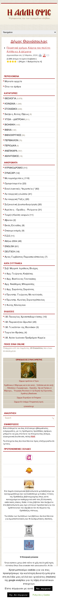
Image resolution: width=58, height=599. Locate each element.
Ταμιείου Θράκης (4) (16, 332)
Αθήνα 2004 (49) (13, 240)
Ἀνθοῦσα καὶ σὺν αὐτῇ (45, 385)
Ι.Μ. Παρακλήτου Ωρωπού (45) (21, 321)
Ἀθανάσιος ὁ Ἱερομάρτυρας (17, 388)
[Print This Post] (40, 55)
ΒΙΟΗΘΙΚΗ (10, 124)
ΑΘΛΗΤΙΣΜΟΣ (12, 155)
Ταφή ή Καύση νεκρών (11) (19, 214)
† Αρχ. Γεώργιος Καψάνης (19, 273)
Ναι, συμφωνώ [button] (43, 588)
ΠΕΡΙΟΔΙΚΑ (10, 145)
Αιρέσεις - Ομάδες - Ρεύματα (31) (23, 209)
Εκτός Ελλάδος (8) (15, 225)
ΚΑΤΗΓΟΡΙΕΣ (10, 93)
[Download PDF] (44, 55)
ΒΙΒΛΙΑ (8, 129)
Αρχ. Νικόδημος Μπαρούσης (19, 283)
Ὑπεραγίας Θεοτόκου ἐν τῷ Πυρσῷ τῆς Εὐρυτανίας (33, 391)
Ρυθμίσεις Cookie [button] (41, 594)
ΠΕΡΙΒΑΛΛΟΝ (11, 140)
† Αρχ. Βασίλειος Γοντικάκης (20, 278)
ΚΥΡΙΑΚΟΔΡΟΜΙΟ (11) (16, 167)
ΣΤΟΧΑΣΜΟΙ (11, 108)
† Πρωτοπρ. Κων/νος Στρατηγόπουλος (25, 299)
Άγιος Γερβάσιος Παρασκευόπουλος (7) (26, 256)
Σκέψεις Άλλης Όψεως (17, 114)
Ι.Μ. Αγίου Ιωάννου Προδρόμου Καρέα (25, 337)
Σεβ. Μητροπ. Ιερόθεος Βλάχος (21, 268)
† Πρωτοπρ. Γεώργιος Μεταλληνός (24, 294)
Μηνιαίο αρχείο (13, 81)
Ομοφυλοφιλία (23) (15, 183)
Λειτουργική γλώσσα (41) (18, 193)
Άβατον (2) (10, 220)
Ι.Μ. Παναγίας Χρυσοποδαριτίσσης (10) (26, 316)
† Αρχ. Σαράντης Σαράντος (19, 289)
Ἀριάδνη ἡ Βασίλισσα (29, 393)
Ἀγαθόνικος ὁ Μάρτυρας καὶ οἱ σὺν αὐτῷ (19, 385)
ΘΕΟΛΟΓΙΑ (10, 98)
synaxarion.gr (29, 406)
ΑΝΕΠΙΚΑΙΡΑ (11, 150)
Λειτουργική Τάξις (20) (17, 199)
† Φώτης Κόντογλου (15, 304)
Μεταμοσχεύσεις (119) (17, 178)
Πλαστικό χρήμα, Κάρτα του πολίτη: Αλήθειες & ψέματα (28, 49)
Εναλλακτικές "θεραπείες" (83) (22, 188)
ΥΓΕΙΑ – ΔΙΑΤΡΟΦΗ (15, 119)
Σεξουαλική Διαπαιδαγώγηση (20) (23, 204)
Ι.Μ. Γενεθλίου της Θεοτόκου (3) (22, 327)
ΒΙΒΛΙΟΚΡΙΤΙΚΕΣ (13, 135)
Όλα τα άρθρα (13, 86)
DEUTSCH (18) (12, 251)
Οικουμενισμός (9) (14, 230)
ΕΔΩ (33, 437)
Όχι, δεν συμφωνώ (18, 594)
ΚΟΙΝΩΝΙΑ (10, 103)
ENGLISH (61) (12, 246)
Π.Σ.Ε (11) (10, 235)
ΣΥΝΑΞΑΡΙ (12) (12, 172)
